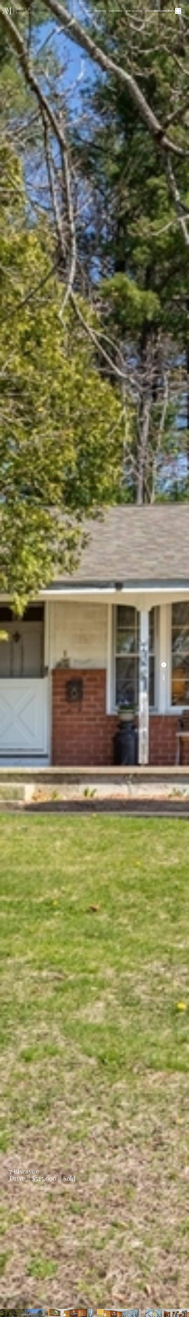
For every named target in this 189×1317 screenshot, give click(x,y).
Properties (100, 11)
